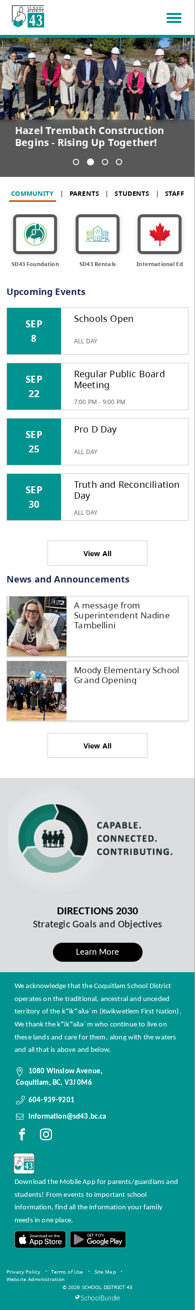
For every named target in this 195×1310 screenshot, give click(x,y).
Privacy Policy (23, 1271)
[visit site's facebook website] (22, 1137)
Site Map (105, 1271)
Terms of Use (67, 1271)
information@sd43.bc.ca (67, 1117)
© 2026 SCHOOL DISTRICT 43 (97, 1287)
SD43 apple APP (40, 1239)
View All (98, 553)
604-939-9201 (51, 1100)
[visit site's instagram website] (46, 1137)
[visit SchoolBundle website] (97, 1298)
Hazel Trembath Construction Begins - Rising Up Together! (89, 136)
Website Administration (35, 1279)
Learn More (98, 952)
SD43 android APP (98, 1239)
